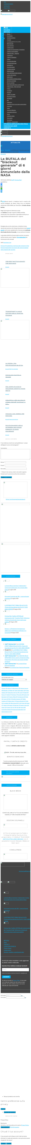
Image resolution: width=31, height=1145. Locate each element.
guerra (26, 694)
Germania (15, 694)
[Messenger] (15, 190)
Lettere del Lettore (11, 75)
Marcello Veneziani (17, 699)
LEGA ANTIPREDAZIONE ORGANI (14, 73)
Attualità (9, 40)
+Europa (5, 688)
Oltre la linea (14, 703)
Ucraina (9, 707)
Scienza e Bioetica (11, 110)
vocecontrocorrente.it (7, 709)
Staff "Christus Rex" (16, 180)
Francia (4, 694)
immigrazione (22, 697)
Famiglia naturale (11, 69)
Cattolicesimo (10, 47)
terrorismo (9, 120)
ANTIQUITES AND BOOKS (13, 839)
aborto (10, 688)
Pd (20, 703)
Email (3, 465)
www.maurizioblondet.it (19, 709)
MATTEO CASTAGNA (11, 81)
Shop (5, 2)
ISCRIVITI (6, 977)
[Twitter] (15, 185)
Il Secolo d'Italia (13, 697)
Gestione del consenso (9, 1112)
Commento (4, 448)
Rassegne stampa (11, 96)
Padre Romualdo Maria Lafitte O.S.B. (15, 85)
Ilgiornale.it (5, 697)
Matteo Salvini (12, 701)
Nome (3, 462)
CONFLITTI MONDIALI (11, 57)
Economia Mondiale (11, 61)
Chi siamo (7, 30)
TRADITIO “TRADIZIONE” (12, 122)
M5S (10, 699)
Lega (6, 699)
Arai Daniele (10, 36)
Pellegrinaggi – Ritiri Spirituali (14, 86)
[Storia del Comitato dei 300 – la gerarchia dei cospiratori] (17, 593)
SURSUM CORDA (11, 116)
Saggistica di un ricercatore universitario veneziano (16, 1068)
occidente (7, 703)
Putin (24, 703)
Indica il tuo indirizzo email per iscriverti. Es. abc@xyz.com (14, 973)
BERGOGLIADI (10, 43)
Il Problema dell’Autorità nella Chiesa (16, 124)
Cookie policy (7, 6)
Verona (23, 707)
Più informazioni (14, 1127)
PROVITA (9, 92)
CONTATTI (7, 128)
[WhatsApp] (15, 188)
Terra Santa (9, 118)
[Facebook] (15, 183)
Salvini (6, 705)
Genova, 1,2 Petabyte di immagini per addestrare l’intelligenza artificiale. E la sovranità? (15, 630)
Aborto (8, 34)
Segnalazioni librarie (12, 112)
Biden (12, 690)
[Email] (15, 187)
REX (8, 100)
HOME (6, 28)
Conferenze (10, 55)
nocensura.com (7, 242)
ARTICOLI (7, 32)
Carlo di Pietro (10, 45)
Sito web (3, 468)
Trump (4, 707)
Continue (3, 1143)
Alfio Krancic (17, 688)
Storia (8, 114)
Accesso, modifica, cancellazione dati (14, 952)
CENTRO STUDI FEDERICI (12, 51)
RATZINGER (9, 98)
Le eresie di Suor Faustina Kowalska (19, 667)
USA (18, 707)
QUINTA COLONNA (11, 94)
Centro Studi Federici (20, 690)
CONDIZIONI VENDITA (8, 4)
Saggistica (9, 102)
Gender (9, 694)
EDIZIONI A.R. (10, 65)
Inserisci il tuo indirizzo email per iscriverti (14, 966)
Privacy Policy (7, 8)
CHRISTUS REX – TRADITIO (13, 53)
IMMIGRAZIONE (10, 71)
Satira (8, 108)
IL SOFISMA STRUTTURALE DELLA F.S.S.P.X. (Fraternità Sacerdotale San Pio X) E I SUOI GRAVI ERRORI (16, 607)
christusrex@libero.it (24, 871)
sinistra (11, 705)
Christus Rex (11, 692)
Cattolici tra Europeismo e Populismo (16, 49)
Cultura (8, 59)
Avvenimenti (10, 42)
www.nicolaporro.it (7, 711)
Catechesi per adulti (10, 126)
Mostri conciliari (10, 83)
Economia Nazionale (11, 63)
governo (21, 694)
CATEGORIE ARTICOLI (8, 677)
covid (21, 692)
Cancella (9, 1143)
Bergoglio (6, 690)
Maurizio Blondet (21, 701)
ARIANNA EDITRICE (11, 38)
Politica (8, 88)
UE (14, 707)
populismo (9, 90)
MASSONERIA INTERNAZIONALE (14, 79)
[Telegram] (15, 192)
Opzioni (3, 1109)
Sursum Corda (24, 705)
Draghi (26, 692)
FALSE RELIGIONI (11, 67)
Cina (17, 692)
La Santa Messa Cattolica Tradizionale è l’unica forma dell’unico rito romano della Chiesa (16, 587)
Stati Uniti (17, 705)
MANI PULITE (10, 77)
